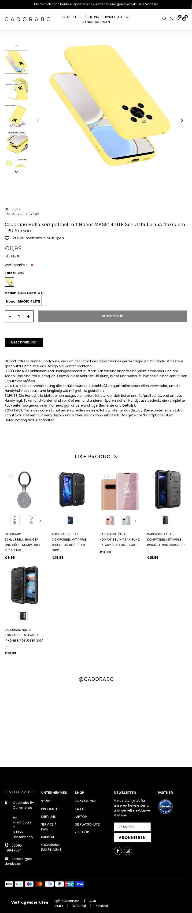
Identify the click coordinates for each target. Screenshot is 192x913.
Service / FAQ (48, 827)
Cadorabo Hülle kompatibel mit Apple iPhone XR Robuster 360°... (69, 542)
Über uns (48, 816)
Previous (9, 521)
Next (40, 521)
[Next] (181, 120)
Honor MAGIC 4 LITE (23, 301)
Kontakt (102, 905)
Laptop (81, 816)
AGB (92, 901)
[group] (25, 489)
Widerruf (79, 905)
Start (46, 801)
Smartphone (85, 801)
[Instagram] (128, 851)
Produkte (49, 809)
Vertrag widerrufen (29, 902)
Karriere (48, 837)
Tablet (80, 809)
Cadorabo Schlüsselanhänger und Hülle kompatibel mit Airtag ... (23, 542)
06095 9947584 (14, 848)
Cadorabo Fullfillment (51, 847)
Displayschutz (87, 824)
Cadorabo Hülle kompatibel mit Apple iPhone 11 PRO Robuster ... (166, 542)
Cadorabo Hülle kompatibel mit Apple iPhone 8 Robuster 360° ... (24, 638)
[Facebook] (118, 851)
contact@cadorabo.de (18, 861)
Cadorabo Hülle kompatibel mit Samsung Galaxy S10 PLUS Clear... (120, 539)
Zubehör (82, 832)
